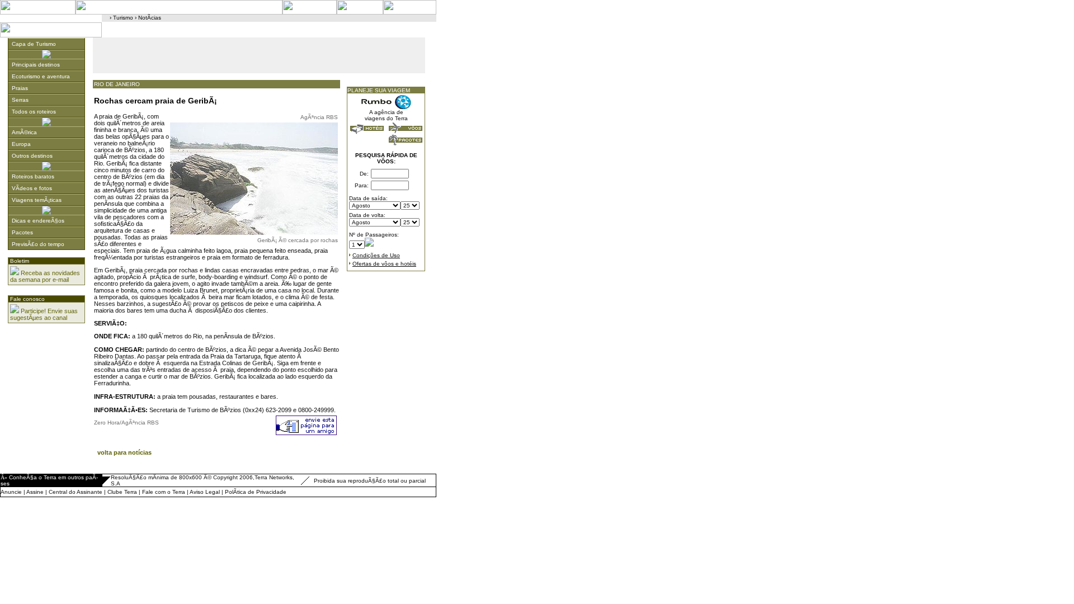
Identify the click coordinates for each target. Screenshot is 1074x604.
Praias (20, 88)
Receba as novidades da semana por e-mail (45, 276)
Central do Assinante (75, 492)
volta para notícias (124, 452)
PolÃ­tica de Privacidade (255, 492)
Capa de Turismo (34, 44)
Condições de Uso (376, 255)
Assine (35, 492)
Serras (20, 100)
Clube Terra (122, 492)
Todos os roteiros (34, 111)
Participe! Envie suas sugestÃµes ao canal (44, 314)
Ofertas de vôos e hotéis (384, 264)
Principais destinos (36, 65)
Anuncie (11, 492)
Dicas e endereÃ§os (38, 221)
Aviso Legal (205, 492)
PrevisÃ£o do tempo (38, 244)
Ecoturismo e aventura (41, 76)
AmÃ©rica (24, 132)
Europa (21, 144)
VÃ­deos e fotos (32, 188)
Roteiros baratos (33, 176)
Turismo (123, 18)
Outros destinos (32, 156)
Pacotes (22, 232)
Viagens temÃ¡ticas (37, 200)
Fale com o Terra (163, 492)
